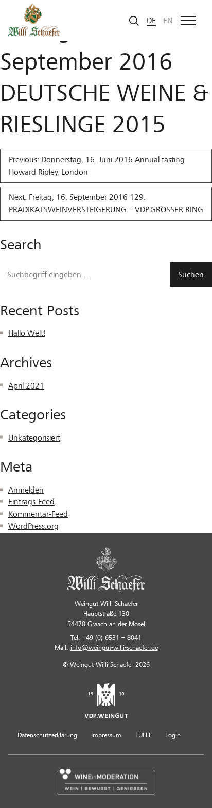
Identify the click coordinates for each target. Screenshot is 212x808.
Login (173, 735)
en (168, 20)
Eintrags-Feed (31, 502)
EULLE (143, 735)
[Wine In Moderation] (106, 781)
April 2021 (26, 386)
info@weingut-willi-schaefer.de (114, 648)
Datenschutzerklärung (47, 735)
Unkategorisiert (34, 438)
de (151, 20)
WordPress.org (33, 526)
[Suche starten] (134, 20)
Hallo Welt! (26, 333)
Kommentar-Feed (38, 514)
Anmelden (26, 490)
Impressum (106, 735)
